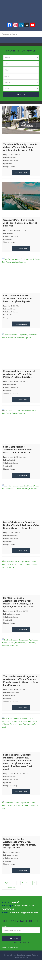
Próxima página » (9, 887)
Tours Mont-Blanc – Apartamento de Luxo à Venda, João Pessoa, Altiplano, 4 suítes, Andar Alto (20, 147)
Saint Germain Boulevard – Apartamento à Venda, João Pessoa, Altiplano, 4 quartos (17, 298)
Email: (4, 926)
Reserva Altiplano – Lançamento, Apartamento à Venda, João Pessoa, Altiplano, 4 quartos (20, 374)
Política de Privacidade (10, 947)
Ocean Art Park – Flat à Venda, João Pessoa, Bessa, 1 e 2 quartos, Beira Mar (20, 223)
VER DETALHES (21, 173)
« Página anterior (9, 883)
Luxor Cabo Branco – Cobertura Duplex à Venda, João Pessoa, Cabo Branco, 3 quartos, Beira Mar (21, 525)
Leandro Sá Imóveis (21, 9)
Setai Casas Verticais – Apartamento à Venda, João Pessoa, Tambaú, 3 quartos (17, 449)
